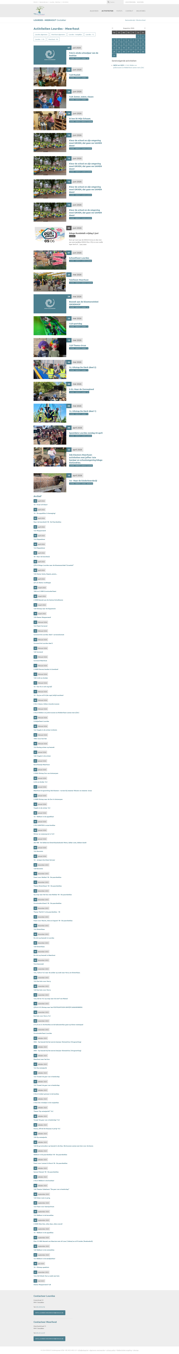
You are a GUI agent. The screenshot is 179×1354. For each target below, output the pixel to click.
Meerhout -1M (53, 39)
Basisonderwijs (44, 2)
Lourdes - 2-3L (39, 39)
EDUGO (36, 2)
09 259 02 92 (40, 1307)
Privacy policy (111, 1350)
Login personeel (130, 2)
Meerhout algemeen (58, 34)
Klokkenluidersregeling (124, 1350)
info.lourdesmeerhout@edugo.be (49, 1313)
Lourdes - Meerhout (55, 2)
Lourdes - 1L (90, 34)
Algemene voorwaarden (97, 1350)
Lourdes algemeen (41, 34)
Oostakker (50, 20)
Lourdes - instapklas (75, 34)
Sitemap (135, 1350)
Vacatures (140, 2)
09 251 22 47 (40, 1333)
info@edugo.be (83, 1350)
